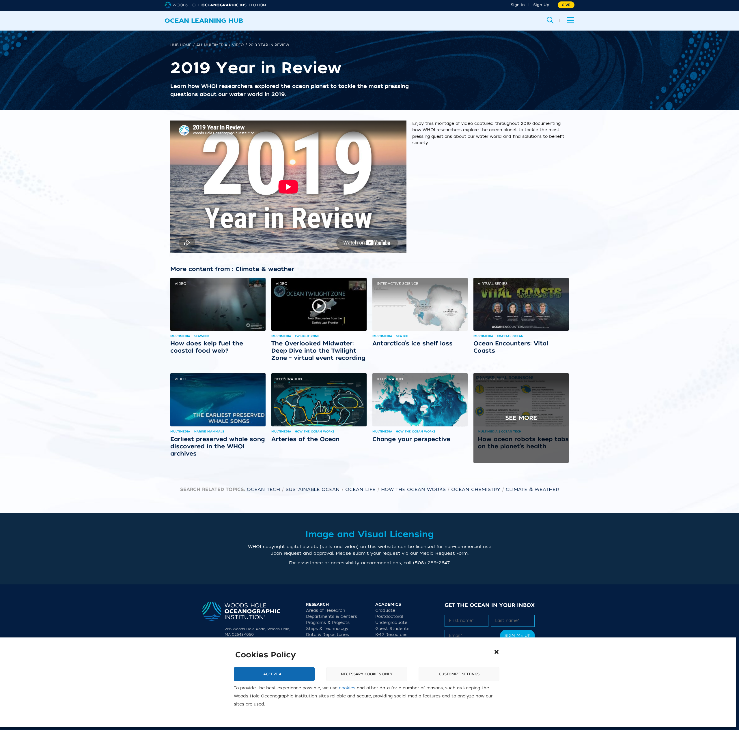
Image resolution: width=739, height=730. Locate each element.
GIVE (566, 5)
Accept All (274, 674)
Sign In (518, 4)
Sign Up (541, 4)
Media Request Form (443, 553)
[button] (496, 652)
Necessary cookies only (367, 674)
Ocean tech (263, 489)
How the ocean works (413, 489)
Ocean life (360, 489)
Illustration (289, 379)
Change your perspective (411, 439)
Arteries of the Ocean (305, 439)
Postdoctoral (389, 616)
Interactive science (397, 283)
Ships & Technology (327, 628)
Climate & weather (532, 489)
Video (180, 283)
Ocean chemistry (475, 489)
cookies (347, 688)
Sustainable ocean (312, 489)
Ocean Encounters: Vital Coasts (510, 347)
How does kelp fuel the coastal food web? (206, 347)
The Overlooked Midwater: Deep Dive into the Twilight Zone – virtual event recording (318, 351)
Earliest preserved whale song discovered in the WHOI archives (217, 446)
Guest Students (392, 628)
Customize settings (459, 674)
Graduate (385, 610)
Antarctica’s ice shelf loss (412, 343)
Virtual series (492, 283)
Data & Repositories (327, 634)
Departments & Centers (331, 616)
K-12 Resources (391, 634)
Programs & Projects (328, 622)
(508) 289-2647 (431, 563)
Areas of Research (325, 610)
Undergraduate (391, 622)
